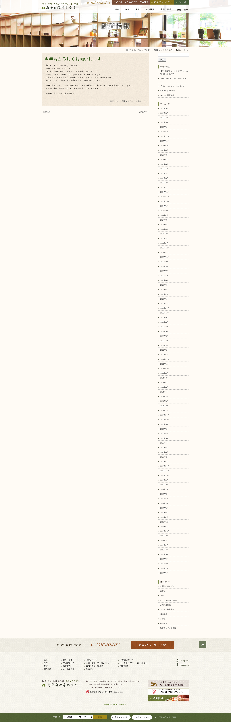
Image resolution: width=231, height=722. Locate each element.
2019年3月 (164, 508)
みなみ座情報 (165, 605)
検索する (100, 717)
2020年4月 (164, 448)
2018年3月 (164, 564)
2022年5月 (164, 336)
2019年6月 (164, 494)
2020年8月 (164, 429)
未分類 (162, 619)
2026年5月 (164, 113)
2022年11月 (164, 308)
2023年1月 (164, 299)
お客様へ (123, 101)
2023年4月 (164, 285)
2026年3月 (164, 122)
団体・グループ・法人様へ (97, 663)
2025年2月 (164, 183)
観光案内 (67, 666)
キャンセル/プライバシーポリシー (134, 663)
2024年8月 (164, 211)
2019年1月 (164, 517)
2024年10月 (164, 201)
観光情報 (163, 623)
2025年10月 (164, 146)
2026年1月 (164, 132)
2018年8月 (164, 540)
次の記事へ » (144, 112)
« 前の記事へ (47, 112)
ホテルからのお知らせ (136, 101)
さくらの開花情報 (167, 95)
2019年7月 (164, 489)
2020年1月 (164, 462)
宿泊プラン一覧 (121, 717)
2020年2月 (164, 457)
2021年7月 (164, 383)
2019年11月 (164, 471)
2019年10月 (164, 475)
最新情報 (163, 614)
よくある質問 (68, 669)
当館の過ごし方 (126, 660)
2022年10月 (164, 313)
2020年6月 (164, 438)
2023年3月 (164, 290)
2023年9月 (164, 262)
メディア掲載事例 (167, 609)
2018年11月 (164, 527)
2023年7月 (164, 271)
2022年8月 (164, 322)
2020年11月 (164, 415)
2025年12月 (164, 136)
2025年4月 (164, 173)
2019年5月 (164, 499)
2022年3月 (164, 345)
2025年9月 (164, 150)
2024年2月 (164, 239)
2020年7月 (164, 434)
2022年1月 (164, 355)
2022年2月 (164, 350)
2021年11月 (164, 364)
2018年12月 (164, 522)
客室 (46, 666)
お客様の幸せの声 (167, 586)
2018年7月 (164, 545)
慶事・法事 (67, 660)
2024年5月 (164, 225)
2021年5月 (164, 392)
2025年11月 (164, 141)
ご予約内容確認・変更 (166, 717)
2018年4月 (164, 559)
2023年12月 (164, 248)
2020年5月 (164, 443)
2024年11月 (164, 197)
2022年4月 (164, 341)
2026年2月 (164, 127)
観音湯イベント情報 (168, 628)
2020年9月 (164, 424)
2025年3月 (164, 178)
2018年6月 (164, 550)
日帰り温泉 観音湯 (94, 666)
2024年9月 (164, 206)
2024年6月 (164, 220)
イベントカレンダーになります (172, 86)
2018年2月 (164, 568)
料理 (46, 663)
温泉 (46, 660)
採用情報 (124, 666)
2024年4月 (164, 229)
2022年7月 (164, 327)
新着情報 (90, 669)
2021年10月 (164, 369)
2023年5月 (164, 280)
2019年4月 (164, 503)
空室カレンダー (142, 717)
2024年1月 (164, 243)
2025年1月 (164, 188)
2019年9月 (164, 480)
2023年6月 (164, 276)
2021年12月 (164, 359)
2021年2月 (164, 406)
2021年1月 (164, 410)
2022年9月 (164, 318)
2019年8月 (164, 485)
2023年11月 (164, 253)
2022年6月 (164, 331)
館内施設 (47, 669)
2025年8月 (164, 155)
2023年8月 (164, 266)
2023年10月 (164, 257)
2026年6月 (164, 108)
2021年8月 (164, 378)
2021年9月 (164, 373)
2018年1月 (164, 573)
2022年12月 (164, 304)
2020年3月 (164, 452)
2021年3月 (164, 401)
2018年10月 (164, 531)
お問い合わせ (91, 660)
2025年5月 (164, 169)
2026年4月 (164, 118)
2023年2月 (164, 294)
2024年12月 (164, 192)
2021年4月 (164, 396)
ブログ (162, 596)
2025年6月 (164, 164)
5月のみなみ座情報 (167, 91)
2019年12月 (164, 466)
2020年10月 (164, 420)
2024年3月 (164, 234)
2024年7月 (164, 215)
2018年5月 (164, 554)
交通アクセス (68, 663)
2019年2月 (164, 513)
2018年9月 (164, 536)
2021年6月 (164, 387)
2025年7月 (164, 160)
